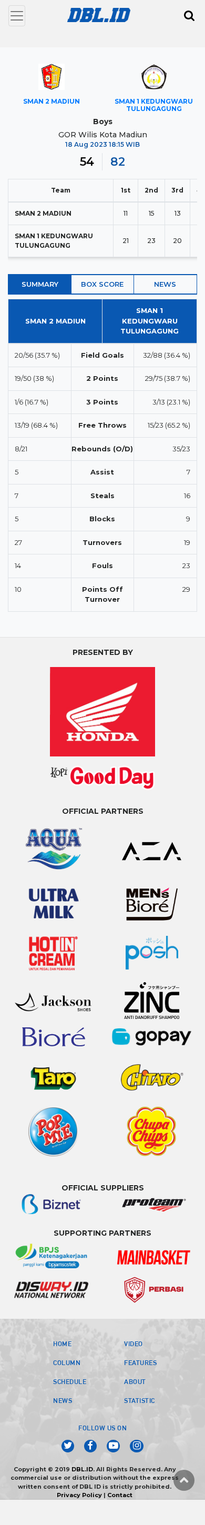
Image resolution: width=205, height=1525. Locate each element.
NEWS (62, 1400)
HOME (62, 1343)
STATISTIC (139, 1400)
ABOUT (135, 1381)
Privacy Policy (79, 1495)
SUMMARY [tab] (40, 284)
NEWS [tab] (165, 284)
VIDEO (133, 1343)
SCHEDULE (69, 1381)
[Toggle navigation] (16, 15)
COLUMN (66, 1362)
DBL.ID (82, 1469)
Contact (119, 1495)
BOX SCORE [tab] (102, 284)
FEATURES (140, 1362)
